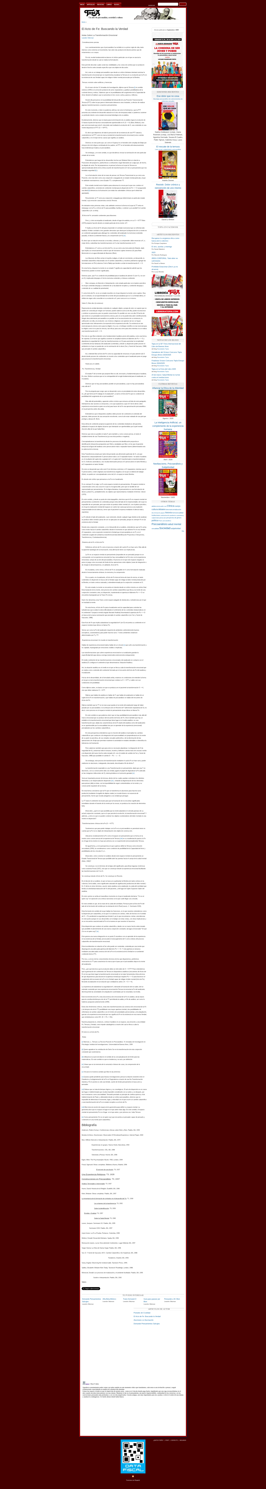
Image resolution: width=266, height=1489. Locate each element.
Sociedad (164, 528)
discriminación (156, 513)
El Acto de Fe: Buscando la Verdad (147, 1316)
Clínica (170, 506)
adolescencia (156, 506)
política (155, 520)
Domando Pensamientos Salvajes (147, 1324)
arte (162, 506)
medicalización (165, 515)
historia (168, 512)
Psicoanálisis (159, 524)
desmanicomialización (173, 509)
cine (165, 506)
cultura (155, 509)
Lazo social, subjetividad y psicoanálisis (168, 149)
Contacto (174, 1440)
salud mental (174, 524)
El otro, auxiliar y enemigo (162, 247)
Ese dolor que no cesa (168, 96)
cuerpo (177, 506)
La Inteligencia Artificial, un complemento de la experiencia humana (167, 426)
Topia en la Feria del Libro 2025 (164, 369)
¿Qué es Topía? (158, 1440)
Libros (109, 4)
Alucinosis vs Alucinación (143, 1320)
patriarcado (162, 518)
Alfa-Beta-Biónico (109, 1299)
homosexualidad (177, 513)
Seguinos (183, 1440)
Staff (167, 1440)
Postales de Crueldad (142, 1313)
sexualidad (155, 528)
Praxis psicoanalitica (165, 520)
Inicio (82, 4)
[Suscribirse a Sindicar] (133, 1476)
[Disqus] (133, 1353)
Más (183, 531)
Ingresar (151, 5)
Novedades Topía (163, 349)
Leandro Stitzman (88, 38)
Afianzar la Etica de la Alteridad (168, 388)
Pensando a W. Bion (172, 1299)
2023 (153, 252)
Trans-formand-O (129, 1299)
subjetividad (176, 528)
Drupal (137, 1480)
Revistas (100, 4)
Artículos (91, 4)
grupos (163, 513)
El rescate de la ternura (168, 146)
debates (162, 509)
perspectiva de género (173, 518)
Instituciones (156, 515)
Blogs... (117, 4)
